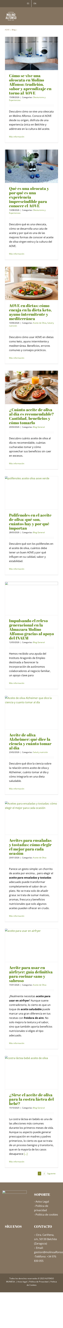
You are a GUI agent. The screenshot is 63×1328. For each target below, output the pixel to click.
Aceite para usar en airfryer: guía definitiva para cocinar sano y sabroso (31, 974)
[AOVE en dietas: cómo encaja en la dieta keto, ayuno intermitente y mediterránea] (31, 283)
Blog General (39, 427)
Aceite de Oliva (39, 323)
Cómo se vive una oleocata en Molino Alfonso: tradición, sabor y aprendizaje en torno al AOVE (30, 84)
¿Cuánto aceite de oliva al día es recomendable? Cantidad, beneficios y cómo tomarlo (31, 416)
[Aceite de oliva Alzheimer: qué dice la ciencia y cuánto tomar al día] (31, 712)
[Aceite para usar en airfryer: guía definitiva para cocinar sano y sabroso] (31, 945)
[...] (25, 1154)
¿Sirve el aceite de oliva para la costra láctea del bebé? (31, 1099)
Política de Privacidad (38, 1281)
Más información (16, 136)
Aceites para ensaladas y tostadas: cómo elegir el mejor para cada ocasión (30, 847)
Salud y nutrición (40, 752)
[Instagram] (11, 1234)
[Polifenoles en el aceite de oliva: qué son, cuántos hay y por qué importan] (31, 493)
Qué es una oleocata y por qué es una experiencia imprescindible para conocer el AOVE (29, 197)
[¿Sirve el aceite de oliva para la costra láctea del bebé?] (31, 1072)
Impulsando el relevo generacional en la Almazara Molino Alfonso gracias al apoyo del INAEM (31, 629)
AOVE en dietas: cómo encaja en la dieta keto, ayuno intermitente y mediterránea (30, 312)
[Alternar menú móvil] (57, 13)
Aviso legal (22, 1281)
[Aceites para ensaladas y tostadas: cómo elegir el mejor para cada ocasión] (31, 818)
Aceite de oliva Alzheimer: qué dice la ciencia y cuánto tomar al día (30, 741)
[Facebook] (6, 1234)
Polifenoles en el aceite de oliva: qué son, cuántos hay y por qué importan (30, 521)
